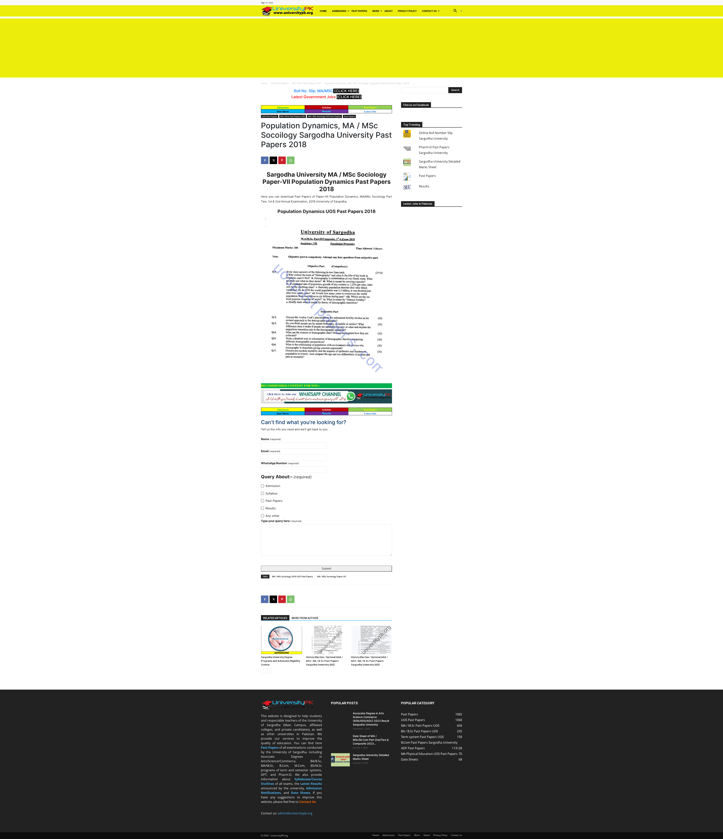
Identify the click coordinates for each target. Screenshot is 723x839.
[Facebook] (264, 160)
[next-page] (269, 670)
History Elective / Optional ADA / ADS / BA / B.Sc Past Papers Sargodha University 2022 (324, 661)
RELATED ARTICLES (275, 618)
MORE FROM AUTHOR (305, 618)
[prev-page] (263, 670)
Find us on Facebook (416, 104)
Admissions (339, 11)
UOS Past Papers (280, 83)
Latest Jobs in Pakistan (417, 203)
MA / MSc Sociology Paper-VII (331, 576)
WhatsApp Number (280, 463)
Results (326, 111)
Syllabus (326, 107)
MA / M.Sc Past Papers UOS (306, 83)
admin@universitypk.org (295, 813)
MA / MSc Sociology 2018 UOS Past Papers (292, 576)
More (375, 11)
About (388, 11)
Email (270, 451)
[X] (273, 160)
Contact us (429, 11)
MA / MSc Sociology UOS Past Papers (324, 116)
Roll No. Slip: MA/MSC (313, 91)
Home (323, 11)
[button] (456, 11)
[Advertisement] (361, 44)
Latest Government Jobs (314, 97)
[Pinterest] (282, 160)
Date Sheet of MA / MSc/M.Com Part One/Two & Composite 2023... (371, 739)
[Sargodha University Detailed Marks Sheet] (340, 759)
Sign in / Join (267, 2)
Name (271, 439)
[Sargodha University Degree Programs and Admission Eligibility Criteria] (281, 640)
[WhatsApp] (290, 160)
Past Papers (359, 11)
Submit (326, 568)
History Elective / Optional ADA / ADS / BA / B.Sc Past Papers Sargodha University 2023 (369, 661)
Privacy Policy (407, 11)
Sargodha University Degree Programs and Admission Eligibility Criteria (280, 661)
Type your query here (281, 521)
